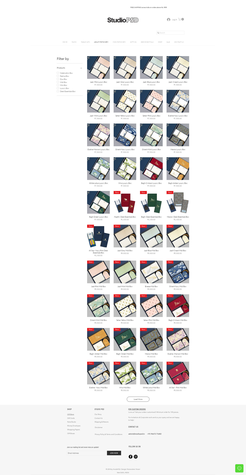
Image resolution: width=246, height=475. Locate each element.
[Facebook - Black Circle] (130, 457)
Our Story (98, 414)
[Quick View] (98, 67)
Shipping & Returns (102, 422)
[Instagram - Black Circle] (136, 457)
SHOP (69, 409)
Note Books (71, 422)
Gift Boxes (71, 433)
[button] (181, 19)
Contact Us (99, 418)
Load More (138, 399)
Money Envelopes (73, 426)
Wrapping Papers (73, 430)
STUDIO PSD (99, 409)
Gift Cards (71, 418)
